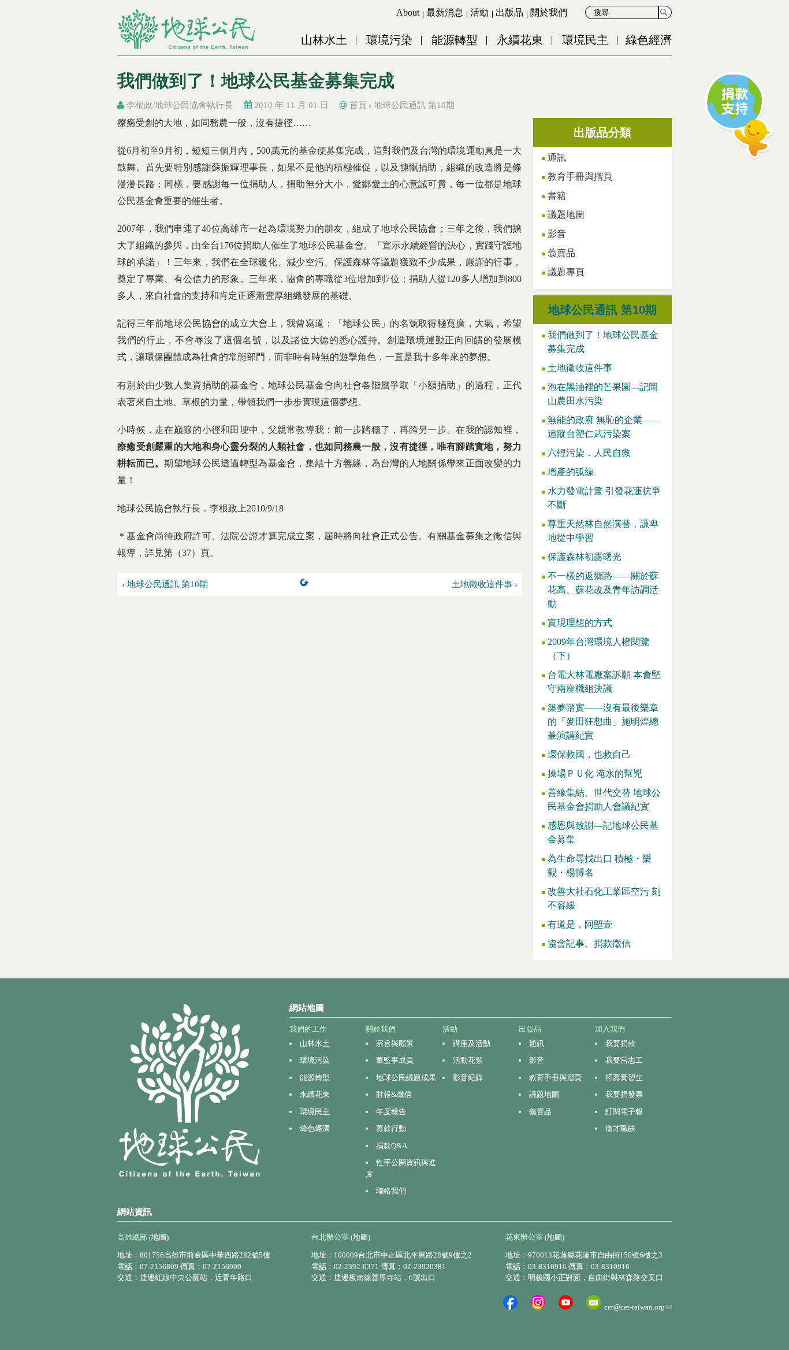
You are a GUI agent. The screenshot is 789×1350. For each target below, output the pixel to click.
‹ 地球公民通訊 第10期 (165, 584)
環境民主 (585, 40)
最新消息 (444, 12)
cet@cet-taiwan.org (638, 1307)
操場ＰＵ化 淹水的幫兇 (595, 773)
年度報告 (391, 1111)
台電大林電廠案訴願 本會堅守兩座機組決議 (604, 681)
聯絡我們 (391, 1190)
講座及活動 (471, 1043)
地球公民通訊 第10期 (414, 105)
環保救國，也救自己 (589, 754)
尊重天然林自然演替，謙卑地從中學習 (603, 531)
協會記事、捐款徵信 (589, 943)
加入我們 (610, 1029)
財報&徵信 (394, 1094)
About (407, 12)
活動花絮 (468, 1060)
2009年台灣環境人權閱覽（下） (598, 649)
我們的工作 (308, 1029)
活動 (479, 12)
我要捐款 (620, 1043)
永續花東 (520, 40)
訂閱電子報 (624, 1111)
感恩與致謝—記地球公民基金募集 (603, 832)
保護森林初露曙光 (584, 557)
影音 (557, 234)
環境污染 (389, 40)
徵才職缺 (620, 1128)
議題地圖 (566, 215)
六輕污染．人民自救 (589, 453)
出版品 (509, 12)
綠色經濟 (649, 40)
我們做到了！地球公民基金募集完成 (603, 342)
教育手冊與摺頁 (580, 176)
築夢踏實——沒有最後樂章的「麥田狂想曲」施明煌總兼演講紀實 (603, 721)
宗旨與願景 (395, 1043)
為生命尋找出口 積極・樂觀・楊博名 (600, 865)
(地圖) (159, 1237)
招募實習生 (624, 1077)
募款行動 (391, 1128)
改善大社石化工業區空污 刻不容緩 (604, 898)
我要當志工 (624, 1060)
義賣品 (561, 253)
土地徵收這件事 (580, 368)
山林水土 (324, 40)
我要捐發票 (624, 1094)
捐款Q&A (391, 1145)
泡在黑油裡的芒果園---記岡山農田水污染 (603, 394)
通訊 (557, 157)
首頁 (358, 105)
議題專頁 (566, 272)
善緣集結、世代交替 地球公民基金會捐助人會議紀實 (604, 799)
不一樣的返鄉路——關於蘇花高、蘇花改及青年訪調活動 (603, 590)
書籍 (557, 196)
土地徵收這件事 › (485, 584)
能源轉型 (454, 40)
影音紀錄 (468, 1077)
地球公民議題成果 (406, 1077)
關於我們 (548, 12)
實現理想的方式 (580, 623)
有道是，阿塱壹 (580, 924)
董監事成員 (395, 1060)
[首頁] (187, 29)
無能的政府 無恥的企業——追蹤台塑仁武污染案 (604, 427)
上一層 (307, 585)
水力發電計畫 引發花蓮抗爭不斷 (604, 498)
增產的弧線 (571, 472)
